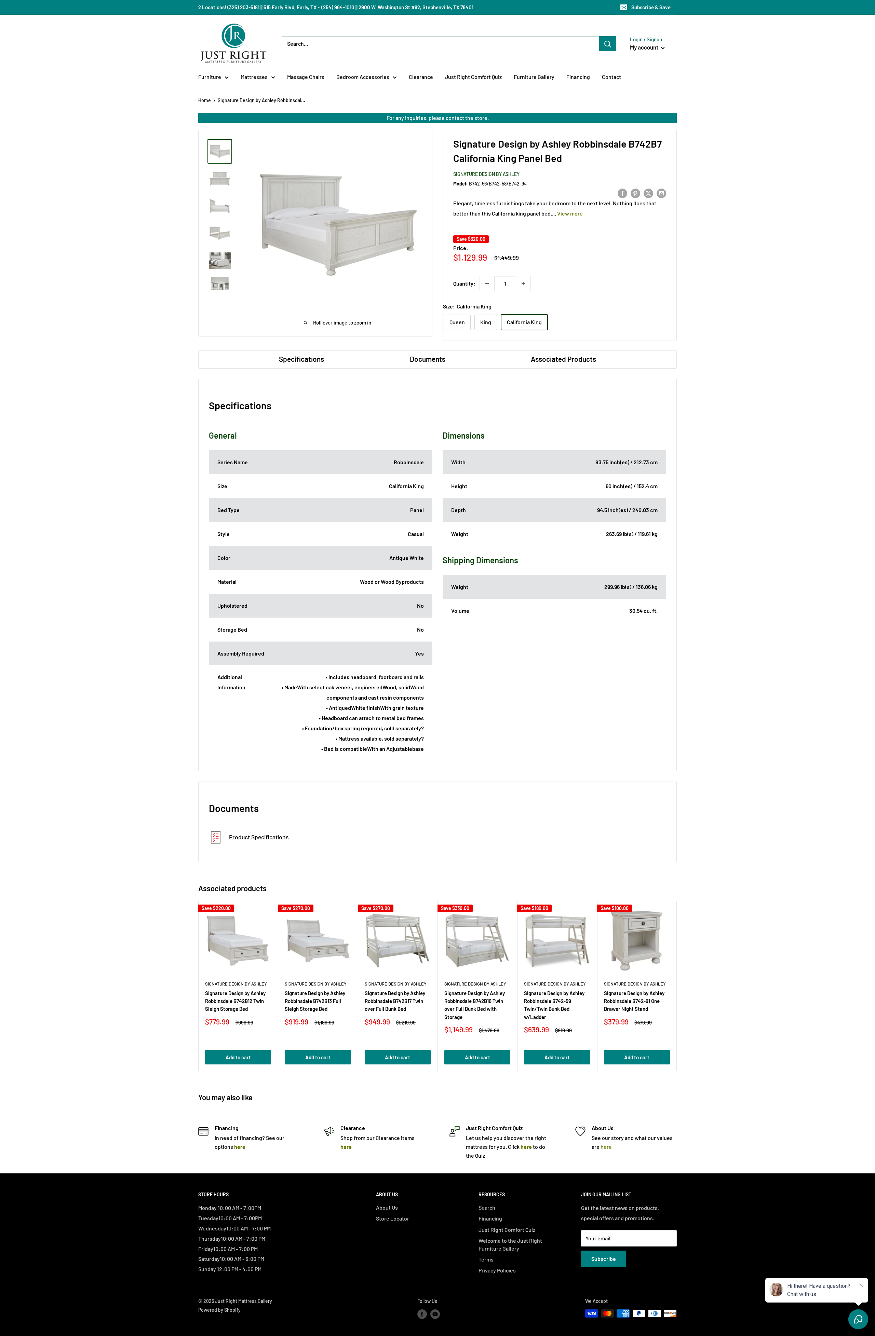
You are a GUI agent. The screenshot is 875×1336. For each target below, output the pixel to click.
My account (644, 47)
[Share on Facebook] (622, 193)
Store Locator (392, 1218)
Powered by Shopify (219, 1310)
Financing (578, 76)
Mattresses (254, 76)
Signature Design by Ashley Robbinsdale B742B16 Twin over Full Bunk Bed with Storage (474, 1005)
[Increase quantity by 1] (523, 283)
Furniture (209, 76)
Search (487, 1207)
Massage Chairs (305, 76)
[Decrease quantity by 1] (487, 283)
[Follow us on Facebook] (422, 1314)
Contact (611, 76)
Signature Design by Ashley (486, 174)
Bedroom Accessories (362, 76)
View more (570, 213)
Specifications (301, 359)
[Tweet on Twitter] (648, 193)
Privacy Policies (497, 1270)
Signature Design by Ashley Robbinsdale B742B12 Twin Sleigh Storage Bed (235, 1001)
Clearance (421, 76)
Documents (427, 359)
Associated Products (563, 359)
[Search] (607, 43)
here (606, 1146)
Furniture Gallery (534, 76)
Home (204, 100)
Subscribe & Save (651, 7)
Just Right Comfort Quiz (473, 76)
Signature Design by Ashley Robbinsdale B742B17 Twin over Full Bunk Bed (395, 1001)
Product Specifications (258, 837)
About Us (387, 1207)
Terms (486, 1259)
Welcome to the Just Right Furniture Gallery (510, 1244)
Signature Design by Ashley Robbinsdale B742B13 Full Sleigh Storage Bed (315, 1001)
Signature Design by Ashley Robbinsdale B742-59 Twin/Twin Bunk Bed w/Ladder (554, 1005)
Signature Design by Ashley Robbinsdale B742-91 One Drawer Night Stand (634, 1001)
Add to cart (238, 1057)
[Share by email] (661, 193)
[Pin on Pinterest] (635, 193)
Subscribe (603, 1258)
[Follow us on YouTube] (435, 1314)
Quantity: (464, 283)
